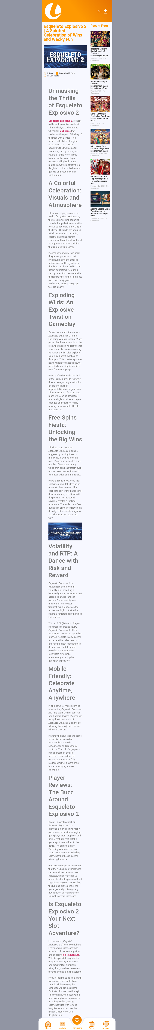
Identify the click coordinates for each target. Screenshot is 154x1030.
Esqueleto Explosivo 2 (60, 121)
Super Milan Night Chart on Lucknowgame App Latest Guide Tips (99, 84)
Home (48, 1028)
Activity (62, 1028)
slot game (65, 131)
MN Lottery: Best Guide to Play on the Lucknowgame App (100, 148)
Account (106, 1028)
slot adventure (71, 955)
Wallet (91, 1028)
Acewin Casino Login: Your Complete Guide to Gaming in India (100, 212)
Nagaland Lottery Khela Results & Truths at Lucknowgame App (99, 52)
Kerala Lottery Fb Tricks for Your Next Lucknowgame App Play (100, 117)
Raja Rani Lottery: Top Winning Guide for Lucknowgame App (99, 179)
